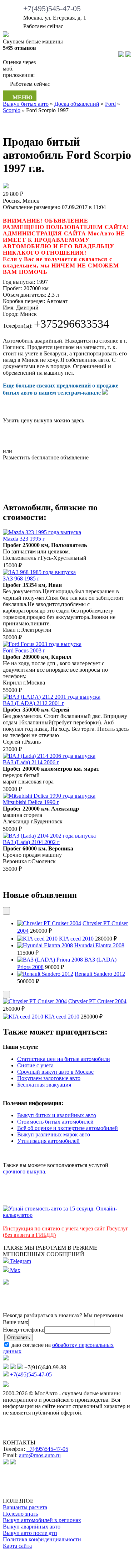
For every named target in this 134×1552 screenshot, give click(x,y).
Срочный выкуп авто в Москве (55, 1072)
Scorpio (11, 110)
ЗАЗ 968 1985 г (21, 579)
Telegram (20, 1261)
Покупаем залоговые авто (48, 1078)
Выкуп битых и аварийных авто (56, 1115)
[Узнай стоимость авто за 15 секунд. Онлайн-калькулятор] (67, 1215)
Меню (22, 97)
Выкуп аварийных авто (31, 1527)
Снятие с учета (35, 1065)
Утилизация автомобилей (48, 1141)
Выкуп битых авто (26, 104)
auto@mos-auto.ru (40, 1455)
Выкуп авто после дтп (30, 1533)
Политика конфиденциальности (42, 1539)
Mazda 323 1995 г (24, 539)
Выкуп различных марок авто (53, 1134)
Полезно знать (20, 1514)
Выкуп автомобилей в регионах (42, 1520)
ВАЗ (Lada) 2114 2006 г (31, 762)
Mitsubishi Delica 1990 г (31, 802)
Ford (110, 104)
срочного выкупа (24, 1171)
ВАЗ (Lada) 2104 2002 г (31, 842)
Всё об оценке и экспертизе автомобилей (67, 1128)
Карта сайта (17, 1546)
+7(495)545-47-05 (52, 8)
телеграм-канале (79, 393)
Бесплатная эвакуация (44, 1085)
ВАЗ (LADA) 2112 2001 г (33, 703)
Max (14, 1270)
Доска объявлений (76, 104)
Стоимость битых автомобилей (55, 1122)
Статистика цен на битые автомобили (63, 1059)
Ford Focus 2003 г (24, 650)
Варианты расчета (25, 1507)
